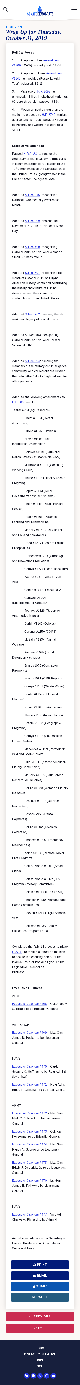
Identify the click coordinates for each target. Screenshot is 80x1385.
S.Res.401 (32, 272)
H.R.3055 (44, 91)
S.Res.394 (32, 361)
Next (37, 1328)
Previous (42, 1316)
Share (41, 1286)
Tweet (42, 1297)
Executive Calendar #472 (29, 1113)
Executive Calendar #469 (29, 1032)
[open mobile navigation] (74, 9)
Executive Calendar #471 (29, 1084)
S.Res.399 (32, 220)
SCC (40, 1366)
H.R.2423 (30, 153)
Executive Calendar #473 (29, 1131)
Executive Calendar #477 (29, 1214)
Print (42, 1264)
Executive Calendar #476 (29, 1180)
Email (42, 1275)
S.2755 (17, 951)
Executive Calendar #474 (29, 1144)
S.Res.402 (32, 314)
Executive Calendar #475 (29, 1162)
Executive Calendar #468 (29, 1003)
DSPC (40, 1360)
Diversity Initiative (40, 1354)
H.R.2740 (48, 114)
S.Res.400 (32, 247)
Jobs (40, 1348)
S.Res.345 (32, 194)
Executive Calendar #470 (29, 1066)
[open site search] (5, 9)
